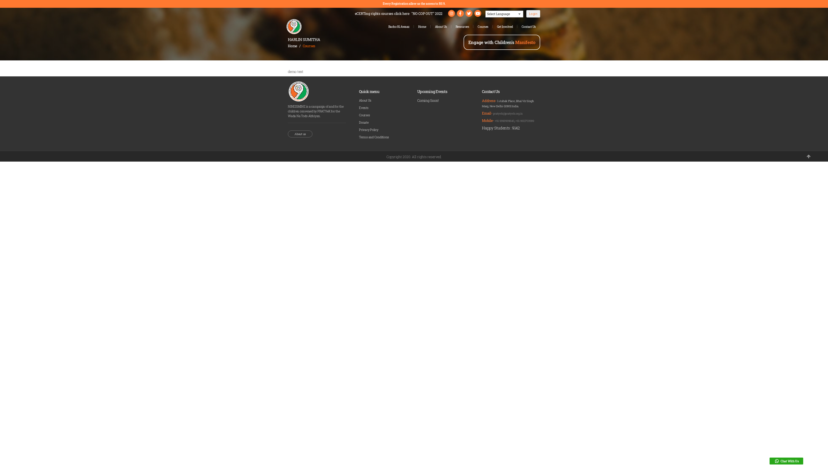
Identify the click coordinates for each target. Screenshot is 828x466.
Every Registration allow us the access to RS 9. (414, 4)
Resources (462, 27)
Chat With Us (790, 461)
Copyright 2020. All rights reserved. (414, 156)
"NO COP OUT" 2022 (426, 13)
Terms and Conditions (374, 137)
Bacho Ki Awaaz (398, 27)
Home (422, 27)
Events (364, 108)
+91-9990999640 (504, 121)
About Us (441, 27)
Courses (483, 27)
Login (533, 14)
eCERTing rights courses (382, 13)
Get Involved (505, 27)
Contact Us (529, 27)
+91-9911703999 (524, 121)
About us (300, 134)
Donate (364, 122)
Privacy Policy (368, 130)
